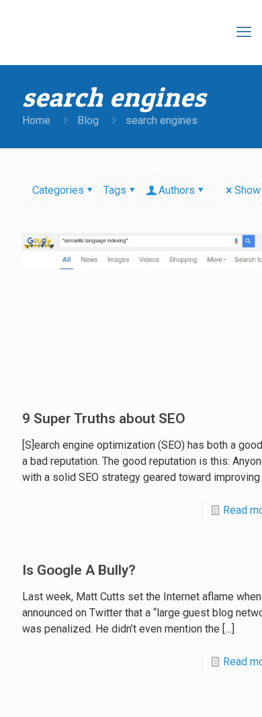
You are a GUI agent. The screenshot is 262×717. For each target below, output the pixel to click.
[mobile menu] (243, 32)
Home (36, 120)
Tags (114, 190)
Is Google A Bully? (79, 570)
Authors (177, 190)
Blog (88, 120)
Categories (58, 190)
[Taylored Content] (134, 32)
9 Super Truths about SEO (103, 418)
